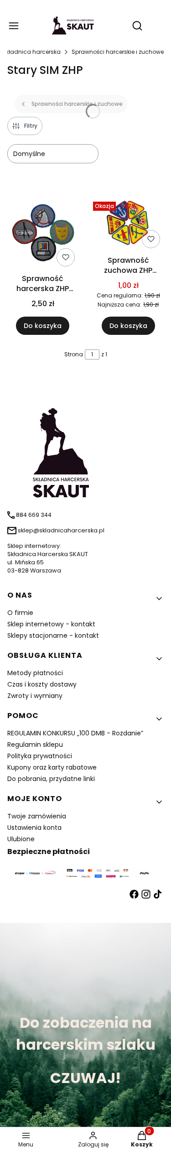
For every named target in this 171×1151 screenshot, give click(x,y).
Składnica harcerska (31, 52)
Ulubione (21, 839)
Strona (73, 354)
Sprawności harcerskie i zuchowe (118, 52)
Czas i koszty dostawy (42, 684)
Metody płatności (35, 672)
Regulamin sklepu (35, 744)
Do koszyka (43, 325)
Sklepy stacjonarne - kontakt (53, 635)
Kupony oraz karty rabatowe (52, 767)
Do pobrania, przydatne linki (51, 778)
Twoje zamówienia (36, 816)
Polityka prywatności (39, 755)
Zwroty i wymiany (34, 695)
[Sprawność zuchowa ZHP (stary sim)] (128, 224)
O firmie (20, 612)
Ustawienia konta (34, 827)
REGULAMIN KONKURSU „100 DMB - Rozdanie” (75, 733)
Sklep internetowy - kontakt (51, 624)
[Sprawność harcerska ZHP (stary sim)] (42, 234)
